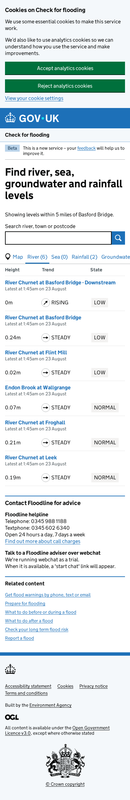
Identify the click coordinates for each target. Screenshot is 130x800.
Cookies (65, 686)
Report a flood (19, 638)
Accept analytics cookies (65, 68)
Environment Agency (50, 705)
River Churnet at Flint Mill (36, 352)
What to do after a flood (29, 621)
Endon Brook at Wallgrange (38, 387)
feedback (86, 148)
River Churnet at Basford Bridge (43, 317)
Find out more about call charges (42, 541)
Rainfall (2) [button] (84, 257)
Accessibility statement (28, 686)
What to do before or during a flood (40, 612)
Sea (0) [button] (59, 257)
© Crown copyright (65, 784)
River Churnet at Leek (31, 457)
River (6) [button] (37, 257)
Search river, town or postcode (40, 226)
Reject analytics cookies (65, 86)
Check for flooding (27, 135)
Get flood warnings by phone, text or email (48, 595)
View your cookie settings (34, 98)
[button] (14, 257)
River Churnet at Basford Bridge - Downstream (60, 282)
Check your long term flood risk (36, 629)
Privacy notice (93, 686)
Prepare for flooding (25, 603)
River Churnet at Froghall (35, 422)
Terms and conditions (26, 693)
